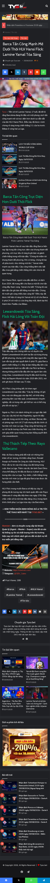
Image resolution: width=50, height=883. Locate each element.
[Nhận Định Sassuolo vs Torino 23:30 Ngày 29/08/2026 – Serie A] (9, 799)
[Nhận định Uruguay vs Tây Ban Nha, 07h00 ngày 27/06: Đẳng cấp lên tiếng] (13, 663)
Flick (23, 589)
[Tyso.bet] (17, 6)
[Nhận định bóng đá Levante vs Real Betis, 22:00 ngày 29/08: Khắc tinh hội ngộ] (9, 848)
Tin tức (14, 32)
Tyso (4, 112)
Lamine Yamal (15, 595)
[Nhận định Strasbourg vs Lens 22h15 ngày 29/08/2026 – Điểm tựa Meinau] (9, 835)
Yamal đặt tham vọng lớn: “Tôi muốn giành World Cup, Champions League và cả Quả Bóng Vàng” (36, 675)
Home (7, 32)
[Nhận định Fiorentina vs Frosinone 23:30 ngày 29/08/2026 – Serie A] (9, 823)
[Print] (45, 612)
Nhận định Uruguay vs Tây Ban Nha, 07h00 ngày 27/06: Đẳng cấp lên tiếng (12, 674)
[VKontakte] (35, 612)
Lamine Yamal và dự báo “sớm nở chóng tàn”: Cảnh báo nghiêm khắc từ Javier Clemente (36, 705)
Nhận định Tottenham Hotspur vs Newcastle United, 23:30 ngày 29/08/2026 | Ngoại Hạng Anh (33, 786)
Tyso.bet (43, 865)
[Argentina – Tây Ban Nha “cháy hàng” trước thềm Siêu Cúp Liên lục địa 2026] (13, 692)
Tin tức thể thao (11, 38)
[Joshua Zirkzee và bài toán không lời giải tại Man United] (9, 183)
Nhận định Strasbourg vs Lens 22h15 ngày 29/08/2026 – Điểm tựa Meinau (32, 834)
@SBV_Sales (20, 573)
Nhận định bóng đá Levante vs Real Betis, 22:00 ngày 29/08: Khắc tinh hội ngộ (31, 847)
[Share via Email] (40, 612)
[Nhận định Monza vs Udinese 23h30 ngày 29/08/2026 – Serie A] (9, 811)
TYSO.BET (37, 512)
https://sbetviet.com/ (22, 570)
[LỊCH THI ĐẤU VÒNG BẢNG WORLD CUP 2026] (9, 147)
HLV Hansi (37, 589)
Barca (11, 589)
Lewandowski (36, 595)
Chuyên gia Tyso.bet (12, 61)
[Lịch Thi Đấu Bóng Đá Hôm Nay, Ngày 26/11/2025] (9, 159)
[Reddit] (30, 612)
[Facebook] (4, 612)
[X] (9, 612)
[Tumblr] (20, 612)
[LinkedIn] (15, 612)
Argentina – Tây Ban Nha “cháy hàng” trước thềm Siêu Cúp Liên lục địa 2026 (12, 703)
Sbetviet (6, 526)
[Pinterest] (25, 612)
